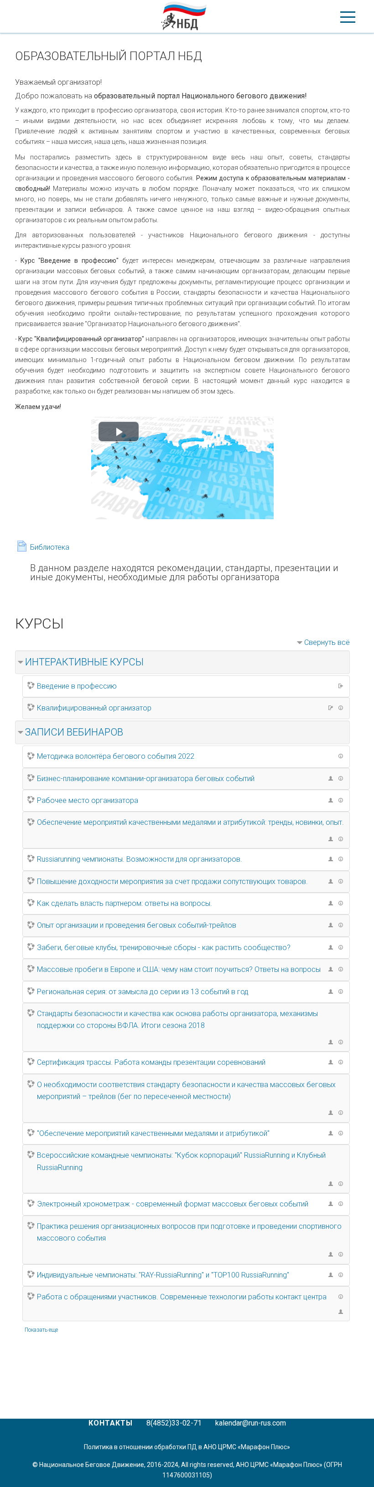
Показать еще (41, 1330)
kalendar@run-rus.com (250, 1423)
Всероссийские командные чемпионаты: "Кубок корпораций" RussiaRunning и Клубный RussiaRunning (181, 1161)
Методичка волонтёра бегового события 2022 (115, 756)
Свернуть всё (327, 642)
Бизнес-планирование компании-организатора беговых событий (146, 778)
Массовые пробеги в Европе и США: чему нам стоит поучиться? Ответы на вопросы (179, 969)
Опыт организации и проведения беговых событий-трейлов (136, 925)
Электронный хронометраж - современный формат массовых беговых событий (172, 1204)
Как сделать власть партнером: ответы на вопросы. (124, 903)
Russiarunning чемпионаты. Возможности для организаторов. (139, 859)
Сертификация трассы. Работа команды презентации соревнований (151, 1062)
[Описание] (342, 707)
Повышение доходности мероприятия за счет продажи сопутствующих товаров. (172, 881)
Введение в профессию (77, 686)
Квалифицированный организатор (94, 708)
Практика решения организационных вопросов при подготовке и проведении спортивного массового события (189, 1232)
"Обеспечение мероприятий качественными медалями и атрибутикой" (153, 1133)
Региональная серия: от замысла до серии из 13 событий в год (143, 991)
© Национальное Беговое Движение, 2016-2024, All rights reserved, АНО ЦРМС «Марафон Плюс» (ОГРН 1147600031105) (187, 1470)
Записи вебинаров (74, 732)
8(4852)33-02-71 (174, 1423)
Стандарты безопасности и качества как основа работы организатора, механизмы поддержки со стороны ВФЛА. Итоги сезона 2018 (177, 1019)
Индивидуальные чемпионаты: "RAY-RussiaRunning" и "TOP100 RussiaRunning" (163, 1275)
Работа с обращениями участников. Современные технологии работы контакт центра (182, 1297)
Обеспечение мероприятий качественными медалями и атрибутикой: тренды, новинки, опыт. (190, 822)
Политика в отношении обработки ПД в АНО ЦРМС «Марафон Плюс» (187, 1447)
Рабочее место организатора (87, 800)
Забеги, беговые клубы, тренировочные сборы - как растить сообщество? (164, 947)
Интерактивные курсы (84, 662)
